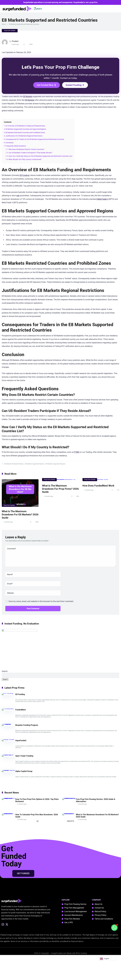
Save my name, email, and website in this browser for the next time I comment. (41, 601)
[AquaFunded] (8, 739)
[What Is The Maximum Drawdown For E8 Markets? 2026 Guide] (20, 493)
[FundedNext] (8, 708)
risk (17, 195)
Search (5, 671)
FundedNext (20, 710)
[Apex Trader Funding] (8, 755)
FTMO (76, 452)
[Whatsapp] (114, 927)
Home (4, 24)
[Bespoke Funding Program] (8, 724)
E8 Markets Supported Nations (34, 464)
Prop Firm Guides (9, 30)
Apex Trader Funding (24, 756)
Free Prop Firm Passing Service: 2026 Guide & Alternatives (95, 800)
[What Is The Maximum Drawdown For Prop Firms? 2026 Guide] (60, 480)
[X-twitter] (7, 924)
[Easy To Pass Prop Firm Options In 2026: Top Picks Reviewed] (8, 798)
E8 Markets (27, 96)
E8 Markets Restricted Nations (14, 464)
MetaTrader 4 (102, 199)
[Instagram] (3, 924)
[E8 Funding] (7, 693)
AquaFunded (20, 740)
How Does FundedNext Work (98, 485)
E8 (46, 107)
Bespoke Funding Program (26, 725)
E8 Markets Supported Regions (55, 464)
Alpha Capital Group (23, 771)
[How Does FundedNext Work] (100, 480)
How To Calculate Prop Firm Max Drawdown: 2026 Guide (36, 815)
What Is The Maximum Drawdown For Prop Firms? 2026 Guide (60, 488)
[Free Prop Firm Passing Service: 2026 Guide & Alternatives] (69, 798)
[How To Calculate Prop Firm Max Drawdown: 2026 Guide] (8, 813)
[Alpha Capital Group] (8, 770)
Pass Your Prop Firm (55, 67)
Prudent (15, 41)
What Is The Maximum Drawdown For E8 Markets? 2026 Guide (20, 514)
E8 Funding (24, 175)
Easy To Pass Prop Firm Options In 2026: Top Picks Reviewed (37, 800)
